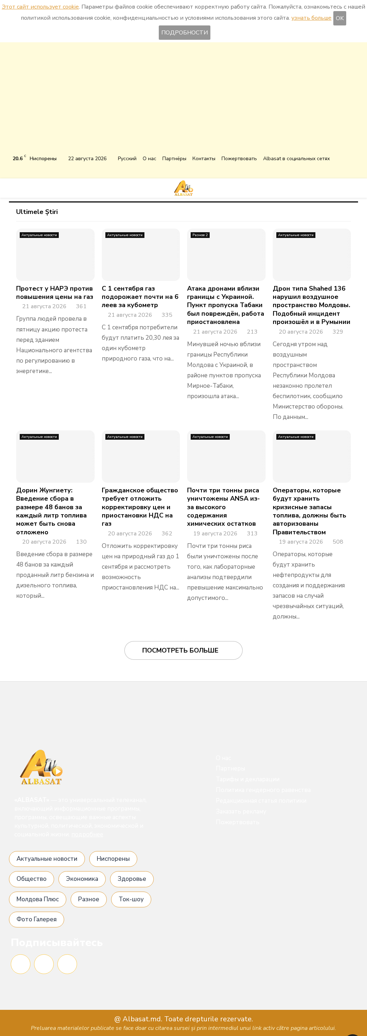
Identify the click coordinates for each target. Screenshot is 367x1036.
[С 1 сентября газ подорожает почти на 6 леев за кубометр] (141, 255)
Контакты (203, 158)
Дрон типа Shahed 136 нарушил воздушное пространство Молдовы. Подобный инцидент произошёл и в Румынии (312, 305)
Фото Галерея (36, 919)
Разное (88, 899)
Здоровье (132, 879)
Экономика (82, 879)
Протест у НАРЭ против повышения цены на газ (54, 292)
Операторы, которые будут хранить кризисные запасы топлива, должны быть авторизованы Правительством (309, 511)
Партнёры (174, 158)
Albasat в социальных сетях (296, 158)
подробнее (87, 834)
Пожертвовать (239, 158)
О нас (149, 158)
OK (340, 18)
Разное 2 (200, 235)
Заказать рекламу (241, 811)
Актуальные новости (39, 235)
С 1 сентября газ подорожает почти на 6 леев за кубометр (140, 297)
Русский (127, 158)
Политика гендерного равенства (263, 790)
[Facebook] (20, 964)
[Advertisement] (183, 99)
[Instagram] (44, 964)
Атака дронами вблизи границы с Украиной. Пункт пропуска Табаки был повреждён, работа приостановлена (225, 305)
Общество (31, 879)
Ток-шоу (131, 899)
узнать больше (311, 18)
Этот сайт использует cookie (40, 7)
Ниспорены (113, 859)
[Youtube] (67, 964)
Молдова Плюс (37, 899)
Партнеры (230, 768)
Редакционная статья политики (261, 801)
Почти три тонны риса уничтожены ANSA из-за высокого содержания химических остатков (223, 507)
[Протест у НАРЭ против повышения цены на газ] (55, 255)
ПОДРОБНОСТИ (184, 33)
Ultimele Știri (37, 211)
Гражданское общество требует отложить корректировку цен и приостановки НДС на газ (140, 507)
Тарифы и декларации (248, 779)
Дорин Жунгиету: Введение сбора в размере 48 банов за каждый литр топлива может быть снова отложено (51, 511)
